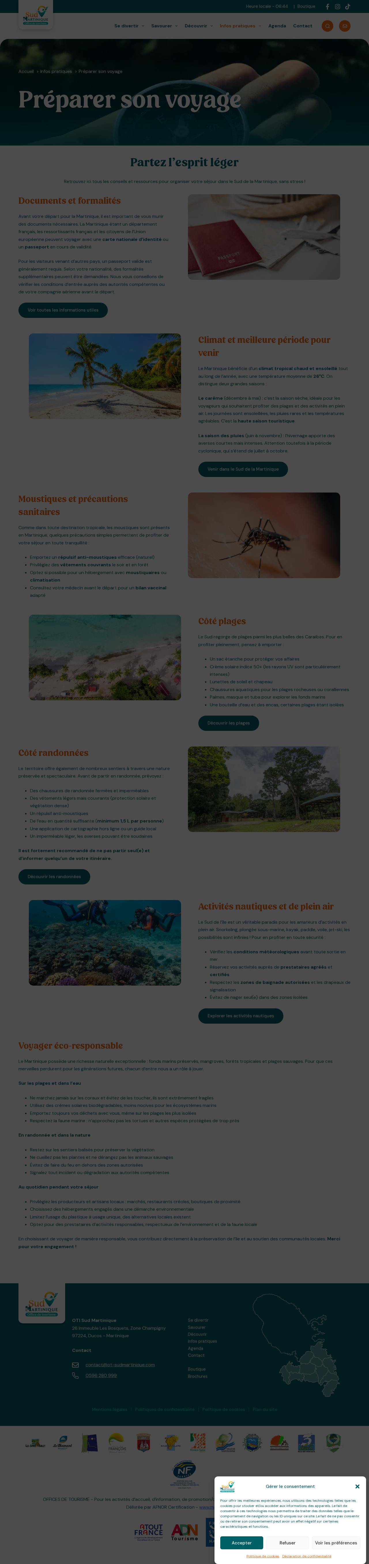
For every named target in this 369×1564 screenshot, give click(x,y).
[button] (357, 1486)
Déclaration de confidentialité (306, 1556)
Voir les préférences (336, 1543)
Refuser (287, 1543)
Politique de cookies (262, 1556)
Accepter (242, 1543)
